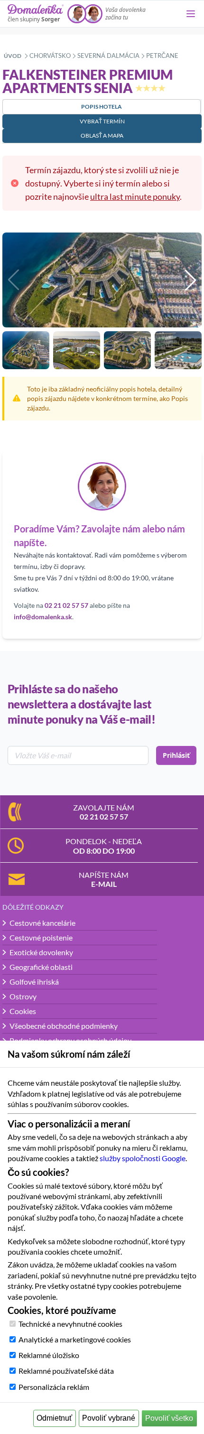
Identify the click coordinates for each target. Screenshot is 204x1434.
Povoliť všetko (169, 1418)
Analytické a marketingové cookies (75, 1339)
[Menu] (190, 13)
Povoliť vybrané (108, 1418)
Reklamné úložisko (49, 1355)
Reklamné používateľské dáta (66, 1370)
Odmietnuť (54, 1418)
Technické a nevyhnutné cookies (70, 1323)
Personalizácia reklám (54, 1386)
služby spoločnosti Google (142, 1158)
